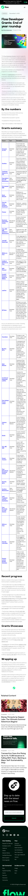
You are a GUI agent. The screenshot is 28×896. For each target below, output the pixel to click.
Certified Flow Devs (7, 855)
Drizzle (3, 435)
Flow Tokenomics (19, 852)
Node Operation (18, 847)
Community (5, 880)
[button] (24, 7)
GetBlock (21, 262)
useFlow (4, 290)
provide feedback (6, 681)
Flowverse (4, 877)
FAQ (15, 859)
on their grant (8, 586)
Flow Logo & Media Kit (20, 854)
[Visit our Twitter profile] (3, 835)
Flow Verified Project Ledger (5, 402)
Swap (16, 870)
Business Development (18, 844)
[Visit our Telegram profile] (14, 835)
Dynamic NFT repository (10, 618)
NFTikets (4, 310)
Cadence (4, 848)
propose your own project (15, 680)
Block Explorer (5, 857)
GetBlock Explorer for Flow (5, 262)
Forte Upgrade (5, 860)
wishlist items (11, 74)
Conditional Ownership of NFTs (5, 379)
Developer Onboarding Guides (5, 221)
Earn (16, 873)
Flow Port (4, 875)
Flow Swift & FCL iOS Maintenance (5, 180)
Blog (3, 868)
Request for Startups (7, 843)
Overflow (4, 163)
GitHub (4, 850)
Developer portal (6, 845)
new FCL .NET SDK (11, 654)
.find (21, 236)
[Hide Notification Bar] (27, 2)
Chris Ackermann (7, 30)
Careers (17, 857)
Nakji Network (21, 364)
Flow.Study (5, 336)
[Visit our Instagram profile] (7, 835)
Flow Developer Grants (9, 56)
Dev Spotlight (19, 225)
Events (4, 873)
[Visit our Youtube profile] (11, 835)
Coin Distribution (19, 850)
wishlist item (5, 680)
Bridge (16, 868)
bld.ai (5, 644)
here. (25, 2)
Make (21, 537)
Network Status (6, 853)
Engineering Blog (6, 870)
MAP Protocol (21, 268)
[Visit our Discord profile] (18, 835)
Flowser (4, 212)
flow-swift (20, 180)
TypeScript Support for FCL (5, 173)
